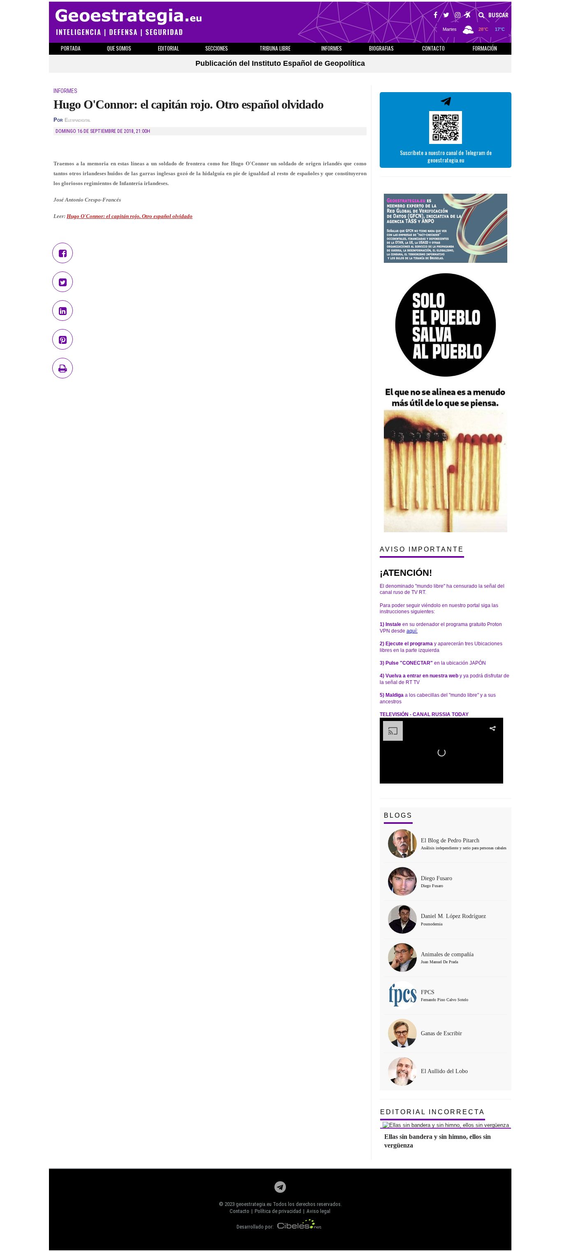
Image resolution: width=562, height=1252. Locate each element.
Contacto (239, 1211)
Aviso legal (318, 1211)
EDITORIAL (168, 48)
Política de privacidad (278, 1211)
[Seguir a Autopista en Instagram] (458, 16)
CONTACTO (433, 48)
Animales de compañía (447, 954)
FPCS (427, 992)
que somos (119, 48)
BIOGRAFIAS (381, 48)
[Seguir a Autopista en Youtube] (467, 16)
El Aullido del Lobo (444, 1071)
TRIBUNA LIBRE (275, 48)
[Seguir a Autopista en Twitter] (446, 16)
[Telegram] (280, 1189)
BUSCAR (498, 15)
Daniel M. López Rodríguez (453, 916)
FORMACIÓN (485, 48)
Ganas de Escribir (441, 1033)
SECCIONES (216, 48)
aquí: (412, 631)
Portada (71, 48)
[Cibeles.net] (299, 1227)
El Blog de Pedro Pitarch (450, 840)
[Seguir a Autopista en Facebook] (435, 16)
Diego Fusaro (436, 878)
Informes (331, 48)
